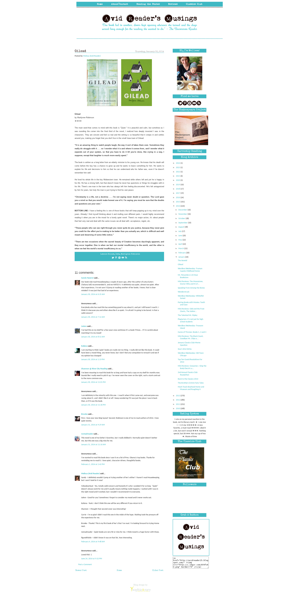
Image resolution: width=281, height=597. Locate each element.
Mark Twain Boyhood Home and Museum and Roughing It (191, 388)
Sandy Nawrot (87, 278)
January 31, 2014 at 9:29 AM (93, 425)
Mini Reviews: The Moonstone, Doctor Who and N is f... (190, 282)
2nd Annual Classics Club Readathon (187, 373)
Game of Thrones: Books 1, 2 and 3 (192, 332)
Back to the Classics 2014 (188, 379)
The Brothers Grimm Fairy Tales (191, 383)
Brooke (84, 414)
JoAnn (84, 326)
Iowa (117, 254)
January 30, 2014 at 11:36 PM (93, 405)
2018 (178, 189)
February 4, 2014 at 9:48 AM (93, 542)
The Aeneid (182, 260)
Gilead (111, 254)
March (181, 248)
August (181, 227)
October (182, 218)
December (182, 210)
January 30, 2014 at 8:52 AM (93, 337)
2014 (178, 206)
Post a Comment (85, 564)
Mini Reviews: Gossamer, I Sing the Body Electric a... (192, 367)
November (182, 214)
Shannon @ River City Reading (94, 369)
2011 (178, 404)
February (182, 253)
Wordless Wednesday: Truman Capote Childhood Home (190, 270)
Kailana (84, 346)
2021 (178, 176)
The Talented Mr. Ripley (187, 315)
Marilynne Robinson (130, 254)
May (180, 240)
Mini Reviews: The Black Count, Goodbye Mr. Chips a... (190, 337)
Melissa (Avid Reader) (90, 474)
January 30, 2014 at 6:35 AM (93, 294)
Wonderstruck (183, 292)
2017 (178, 193)
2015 (178, 202)
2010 (178, 409)
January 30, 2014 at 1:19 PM (93, 359)
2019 (178, 185)
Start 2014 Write (185, 349)
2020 (178, 180)
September (183, 223)
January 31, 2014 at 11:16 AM (93, 445)
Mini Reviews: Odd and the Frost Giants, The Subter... (191, 310)
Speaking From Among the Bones (191, 288)
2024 (178, 163)
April (180, 244)
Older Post (157, 570)
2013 (178, 396)
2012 (178, 400)
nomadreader (87, 434)
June (180, 236)
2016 (178, 198)
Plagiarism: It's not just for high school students (190, 320)
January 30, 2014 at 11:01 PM (93, 382)
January (181, 257)
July (180, 231)
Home (119, 570)
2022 (178, 172)
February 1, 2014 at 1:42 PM (93, 464)
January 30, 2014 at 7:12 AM (93, 317)
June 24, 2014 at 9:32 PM (91, 559)
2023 (178, 167)
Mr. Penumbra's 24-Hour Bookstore (188, 276)
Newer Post (81, 570)
